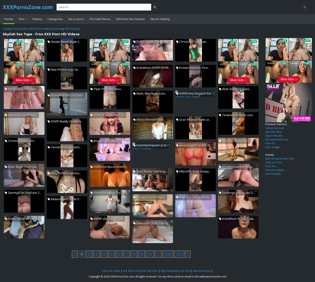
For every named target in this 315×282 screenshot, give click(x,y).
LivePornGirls (273, 174)
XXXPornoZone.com (28, 7)
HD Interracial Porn (276, 139)
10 (150, 254)
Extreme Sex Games (130, 19)
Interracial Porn (202, 271)
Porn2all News (100, 19)
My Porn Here (273, 132)
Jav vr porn (76, 19)
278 (168, 254)
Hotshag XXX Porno (65, 28)
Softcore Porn (273, 162)
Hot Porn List (131, 271)
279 (179, 254)
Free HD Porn (149, 271)
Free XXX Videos (274, 170)
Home (8, 19)
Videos (37, 19)
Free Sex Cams (111, 271)
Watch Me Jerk (273, 135)
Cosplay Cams (11, 28)
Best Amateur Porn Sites (279, 158)
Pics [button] (22, 19)
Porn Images (272, 147)
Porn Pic (270, 143)
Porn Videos (44, 28)
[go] (155, 7)
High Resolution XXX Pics (175, 271)
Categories (55, 19)
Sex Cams (28, 28)
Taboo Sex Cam (274, 128)
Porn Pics (270, 166)
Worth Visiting (160, 19)
